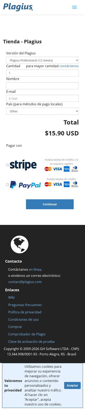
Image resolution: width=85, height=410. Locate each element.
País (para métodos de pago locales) (34, 104)
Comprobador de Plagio (27, 334)
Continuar (50, 204)
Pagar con (14, 145)
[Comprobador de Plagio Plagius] (18, 7)
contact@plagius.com (25, 282)
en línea (35, 269)
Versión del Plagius (21, 53)
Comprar (15, 326)
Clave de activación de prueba (31, 341)
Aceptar (72, 385)
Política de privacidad (24, 312)
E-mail (11, 91)
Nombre (12, 78)
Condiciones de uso (23, 319)
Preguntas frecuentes (25, 305)
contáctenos (69, 66)
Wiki (11, 297)
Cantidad (13, 66)
